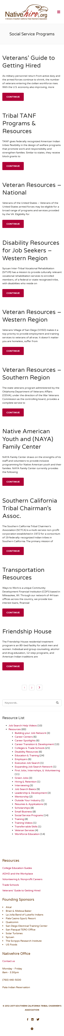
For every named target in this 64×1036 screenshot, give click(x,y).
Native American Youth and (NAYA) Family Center (27, 439)
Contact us (8, 961)
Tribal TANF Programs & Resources (19, 123)
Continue (13, 96)
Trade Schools (10, 884)
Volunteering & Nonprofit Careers (22, 879)
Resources (15, 729)
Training (19, 819)
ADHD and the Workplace (17, 873)
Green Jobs (21, 778)
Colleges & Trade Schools (30, 748)
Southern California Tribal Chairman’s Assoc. (29, 508)
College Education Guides (17, 868)
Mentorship (22, 796)
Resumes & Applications (29, 804)
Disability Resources (26, 751)
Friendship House (27, 631)
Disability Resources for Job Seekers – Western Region (30, 250)
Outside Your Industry (28, 800)
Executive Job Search (27, 763)
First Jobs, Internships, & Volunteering (37, 770)
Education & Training (27, 755)
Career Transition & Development (34, 744)
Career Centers (24, 736)
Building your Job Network (30, 733)
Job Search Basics (25, 789)
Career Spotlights (25, 740)
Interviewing (22, 785)
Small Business (23, 811)
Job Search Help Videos (23, 725)
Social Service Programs (29, 815)
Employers (21, 759)
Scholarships (22, 807)
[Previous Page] (39, 687)
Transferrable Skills (26, 826)
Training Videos (24, 822)
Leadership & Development (31, 793)
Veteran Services (24, 830)
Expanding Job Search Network (34, 766)
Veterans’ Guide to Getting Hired (21, 890)
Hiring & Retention (26, 781)
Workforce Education (27, 834)
